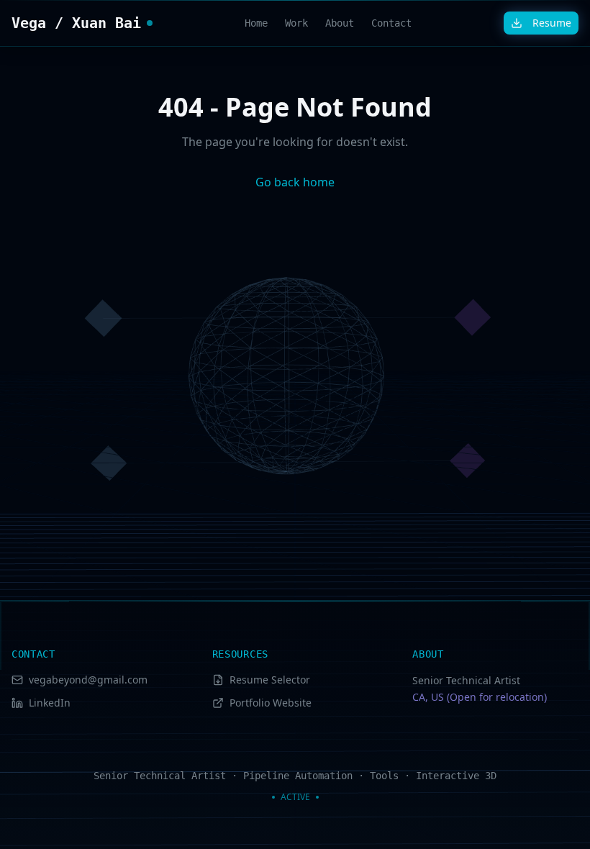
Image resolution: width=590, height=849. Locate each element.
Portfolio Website (271, 702)
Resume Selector (270, 679)
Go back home (295, 182)
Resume (551, 22)
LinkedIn (50, 702)
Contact (391, 23)
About (339, 23)
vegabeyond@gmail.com (88, 679)
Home (256, 23)
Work (296, 23)
